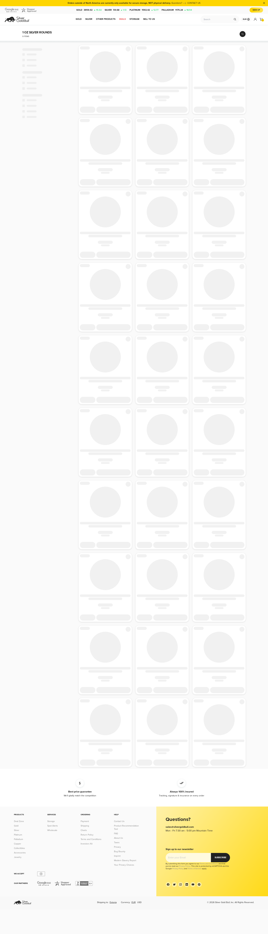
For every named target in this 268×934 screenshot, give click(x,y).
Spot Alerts (52, 825)
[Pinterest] (199, 884)
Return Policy (87, 834)
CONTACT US (193, 3)
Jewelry (17, 857)
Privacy (117, 847)
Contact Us (119, 821)
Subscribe (220, 857)
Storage (51, 821)
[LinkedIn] (186, 884)
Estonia (113, 902)
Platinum (144, 10)
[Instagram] (180, 884)
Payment (85, 821)
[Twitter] (174, 884)
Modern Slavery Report (125, 860)
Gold (89, 10)
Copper (17, 843)
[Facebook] (168, 884)
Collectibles (19, 848)
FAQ (116, 833)
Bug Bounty (119, 851)
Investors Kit (86, 843)
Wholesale (52, 830)
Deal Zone (19, 821)
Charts (84, 830)
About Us (118, 838)
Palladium (177, 10)
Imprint (117, 856)
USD (139, 902)
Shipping (85, 825)
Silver (115, 10)
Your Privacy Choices (124, 865)
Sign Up (256, 10)
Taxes (117, 842)
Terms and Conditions (91, 839)
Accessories (20, 852)
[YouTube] (192, 884)
